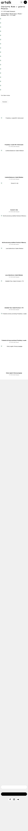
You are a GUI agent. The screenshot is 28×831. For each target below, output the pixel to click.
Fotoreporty (12, 11)
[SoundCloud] (18, 799)
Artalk (7, 11)
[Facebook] (10, 799)
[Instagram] (14, 799)
